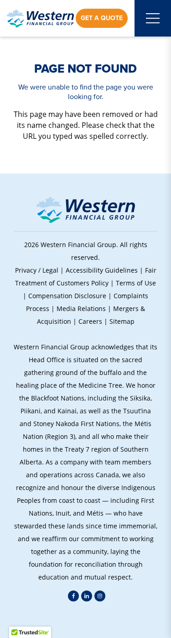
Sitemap (122, 321)
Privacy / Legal (36, 270)
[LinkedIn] (86, 596)
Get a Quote (102, 18)
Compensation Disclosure (67, 295)
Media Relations (81, 308)
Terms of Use (136, 283)
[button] (85, 619)
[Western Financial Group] (40, 18)
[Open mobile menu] (152, 18)
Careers (90, 321)
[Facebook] (73, 596)
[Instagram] (99, 596)
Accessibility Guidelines (102, 270)
